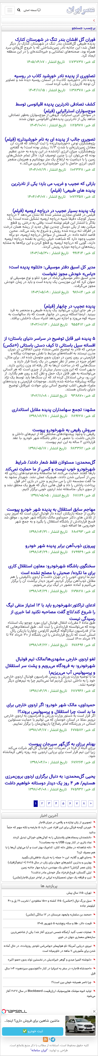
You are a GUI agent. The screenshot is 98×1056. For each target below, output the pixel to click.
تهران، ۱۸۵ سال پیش (79, 893)
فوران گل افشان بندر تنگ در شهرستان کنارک (55, 39)
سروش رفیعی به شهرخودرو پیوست (63, 430)
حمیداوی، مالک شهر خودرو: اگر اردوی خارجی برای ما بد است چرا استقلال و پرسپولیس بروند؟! (51, 708)
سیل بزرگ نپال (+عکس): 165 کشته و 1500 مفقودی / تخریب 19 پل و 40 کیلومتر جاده (51, 903)
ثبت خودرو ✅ (33, 1031)
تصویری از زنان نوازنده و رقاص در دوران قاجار (65, 822)
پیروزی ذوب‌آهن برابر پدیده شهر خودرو (60, 546)
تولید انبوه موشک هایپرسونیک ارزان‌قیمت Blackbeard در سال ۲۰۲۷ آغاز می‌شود (50, 993)
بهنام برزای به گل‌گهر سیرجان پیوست (62, 744)
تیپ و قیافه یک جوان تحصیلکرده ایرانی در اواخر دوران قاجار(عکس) (52, 877)
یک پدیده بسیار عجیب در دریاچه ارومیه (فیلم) (54, 211)
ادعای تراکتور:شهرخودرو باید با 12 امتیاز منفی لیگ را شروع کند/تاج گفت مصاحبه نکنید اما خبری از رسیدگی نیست (50, 612)
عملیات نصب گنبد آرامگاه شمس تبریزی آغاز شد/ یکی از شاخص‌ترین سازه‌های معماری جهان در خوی (53, 934)
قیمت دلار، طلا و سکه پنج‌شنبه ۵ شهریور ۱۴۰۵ (64, 923)
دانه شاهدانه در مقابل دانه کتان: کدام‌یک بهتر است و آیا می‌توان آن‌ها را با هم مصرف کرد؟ (50, 850)
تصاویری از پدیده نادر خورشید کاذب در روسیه (54, 76)
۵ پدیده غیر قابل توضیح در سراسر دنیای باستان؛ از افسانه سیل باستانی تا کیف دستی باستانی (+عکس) (49, 342)
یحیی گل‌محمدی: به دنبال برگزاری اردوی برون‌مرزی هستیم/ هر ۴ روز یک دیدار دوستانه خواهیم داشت (50, 780)
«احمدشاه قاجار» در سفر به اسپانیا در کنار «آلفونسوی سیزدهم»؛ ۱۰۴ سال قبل (50, 971)
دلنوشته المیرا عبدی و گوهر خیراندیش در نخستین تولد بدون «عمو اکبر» (49, 960)
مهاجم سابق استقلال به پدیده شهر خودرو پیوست (51, 509)
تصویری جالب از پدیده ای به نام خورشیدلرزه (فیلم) (50, 139)
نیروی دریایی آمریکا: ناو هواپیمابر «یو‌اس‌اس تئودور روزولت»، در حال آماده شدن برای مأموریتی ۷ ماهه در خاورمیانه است (49, 948)
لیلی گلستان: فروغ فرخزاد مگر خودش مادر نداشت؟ (61, 872)
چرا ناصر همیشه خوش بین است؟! (71, 982)
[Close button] (94, 1011)
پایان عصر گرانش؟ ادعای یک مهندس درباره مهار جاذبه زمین (56, 867)
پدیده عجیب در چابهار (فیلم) (69, 306)
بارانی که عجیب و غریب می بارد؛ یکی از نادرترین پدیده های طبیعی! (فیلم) (53, 187)
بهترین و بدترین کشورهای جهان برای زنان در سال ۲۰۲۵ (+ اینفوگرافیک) (49, 862)
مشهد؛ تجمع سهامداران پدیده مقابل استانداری (53, 409)
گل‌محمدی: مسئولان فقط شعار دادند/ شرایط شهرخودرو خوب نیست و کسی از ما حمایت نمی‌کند (50, 466)
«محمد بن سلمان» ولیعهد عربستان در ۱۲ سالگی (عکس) (58, 914)
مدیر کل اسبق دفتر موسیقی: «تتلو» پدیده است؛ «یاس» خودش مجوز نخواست (52, 271)
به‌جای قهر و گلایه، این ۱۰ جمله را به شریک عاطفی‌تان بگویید (56, 857)
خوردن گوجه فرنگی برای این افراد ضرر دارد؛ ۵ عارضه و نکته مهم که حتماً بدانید (51, 830)
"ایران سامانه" (39, 1050)
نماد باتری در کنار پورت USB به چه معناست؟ (65, 842)
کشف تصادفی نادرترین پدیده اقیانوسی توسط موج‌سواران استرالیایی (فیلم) (55, 108)
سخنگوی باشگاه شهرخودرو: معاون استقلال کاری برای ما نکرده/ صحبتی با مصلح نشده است (51, 570)
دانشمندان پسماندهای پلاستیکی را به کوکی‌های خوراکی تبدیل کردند (52, 837)
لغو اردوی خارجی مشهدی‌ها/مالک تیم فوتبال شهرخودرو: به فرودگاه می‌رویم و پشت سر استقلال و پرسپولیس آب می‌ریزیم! (50, 666)
